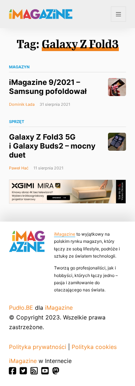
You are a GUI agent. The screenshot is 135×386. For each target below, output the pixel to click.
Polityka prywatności (37, 346)
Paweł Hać (18, 168)
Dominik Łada (22, 104)
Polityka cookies (94, 346)
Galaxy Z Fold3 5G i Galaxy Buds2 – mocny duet (52, 145)
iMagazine (64, 234)
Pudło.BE (21, 307)
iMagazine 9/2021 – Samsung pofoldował (48, 87)
